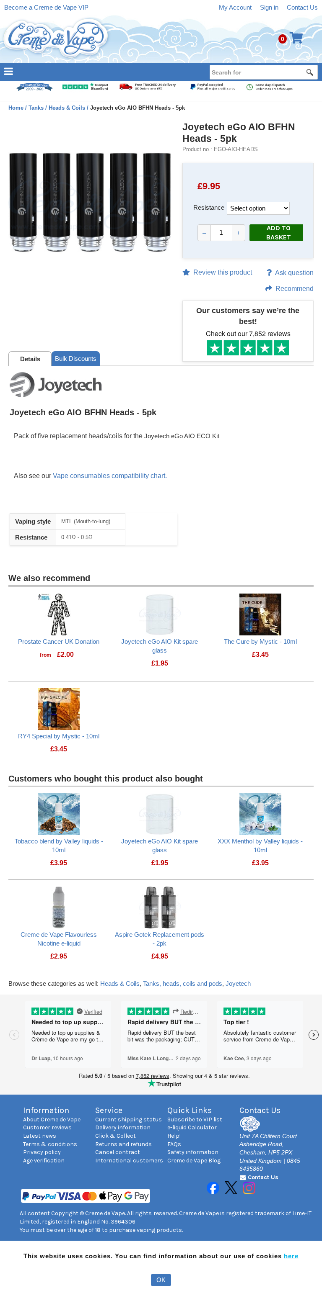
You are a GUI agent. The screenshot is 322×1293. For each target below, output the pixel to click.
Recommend (294, 288)
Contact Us (302, 7)
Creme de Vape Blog (194, 1160)
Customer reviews (47, 1127)
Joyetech (238, 983)
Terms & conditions (50, 1144)
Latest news (39, 1135)
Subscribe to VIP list (194, 1119)
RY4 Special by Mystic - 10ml (58, 736)
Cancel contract (117, 1152)
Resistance (208, 207)
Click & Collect (115, 1135)
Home (16, 108)
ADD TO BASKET (278, 232)
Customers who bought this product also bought (105, 778)
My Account (235, 7)
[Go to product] (59, 613)
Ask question (294, 272)
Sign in (269, 7)
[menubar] (161, 70)
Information (46, 1110)
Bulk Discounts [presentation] (75, 358)
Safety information (192, 1152)
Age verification (44, 1160)
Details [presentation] (30, 358)
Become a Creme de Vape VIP (46, 7)
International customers (129, 1160)
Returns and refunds (123, 1144)
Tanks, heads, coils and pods (182, 983)
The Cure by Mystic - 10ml (260, 641)
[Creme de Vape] (56, 38)
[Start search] (310, 72)
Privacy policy (42, 1152)
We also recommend (49, 578)
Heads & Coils (68, 108)
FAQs (174, 1144)
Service (108, 1110)
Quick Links (189, 1110)
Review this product (222, 272)
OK (161, 1279)
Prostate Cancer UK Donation (58, 641)
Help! (174, 1135)
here (291, 1256)
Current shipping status (128, 1119)
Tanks (37, 108)
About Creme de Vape (51, 1119)
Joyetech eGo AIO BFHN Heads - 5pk (238, 132)
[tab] (30, 358)
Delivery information (123, 1127)
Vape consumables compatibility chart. (110, 475)
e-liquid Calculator (192, 1127)
